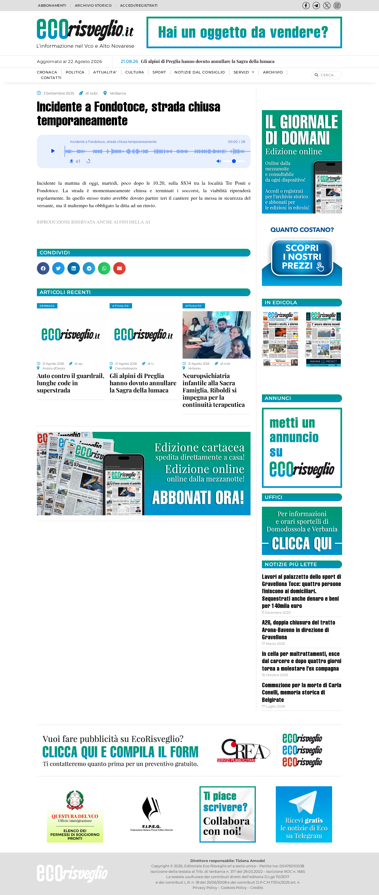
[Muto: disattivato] (218, 161)
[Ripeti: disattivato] (88, 161)
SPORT (159, 72)
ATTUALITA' (120, 305)
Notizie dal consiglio (200, 72)
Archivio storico (93, 5)
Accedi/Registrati (139, 5)
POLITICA (75, 72)
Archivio (273, 72)
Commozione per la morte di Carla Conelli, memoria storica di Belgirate (301, 693)
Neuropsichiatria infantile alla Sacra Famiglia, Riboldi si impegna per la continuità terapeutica (214, 390)
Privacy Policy (205, 887)
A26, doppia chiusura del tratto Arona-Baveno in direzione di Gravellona (298, 630)
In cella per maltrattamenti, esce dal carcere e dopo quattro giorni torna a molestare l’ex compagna (301, 661)
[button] (43, 268)
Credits (256, 887)
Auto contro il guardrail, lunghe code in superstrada (70, 382)
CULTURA (134, 72)
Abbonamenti (52, 5)
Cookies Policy (234, 887)
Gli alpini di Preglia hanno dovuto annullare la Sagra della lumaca (143, 382)
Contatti (51, 78)
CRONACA (47, 72)
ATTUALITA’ (105, 72)
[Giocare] (53, 151)
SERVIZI (241, 72)
